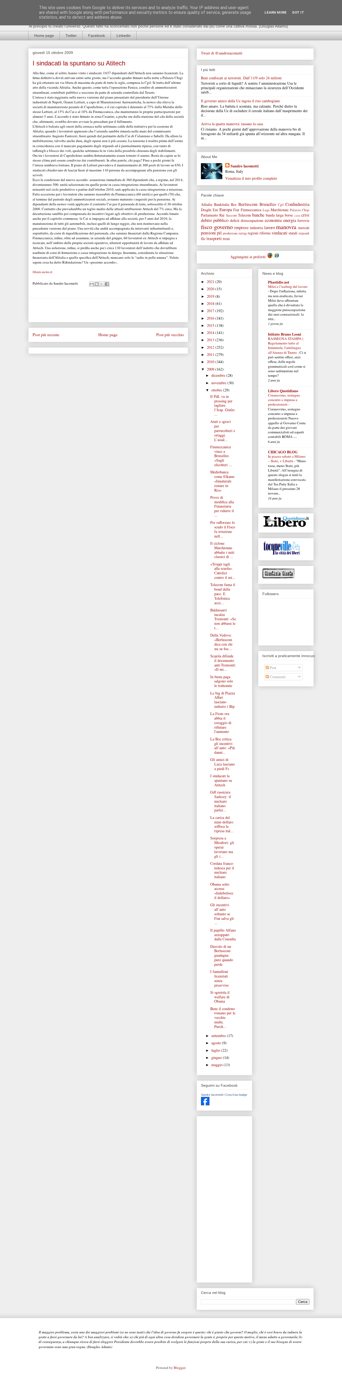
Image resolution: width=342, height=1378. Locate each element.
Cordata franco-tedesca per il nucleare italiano (222, 870)
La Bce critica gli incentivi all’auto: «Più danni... (222, 745)
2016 (211, 318)
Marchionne (280, 209)
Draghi (206, 209)
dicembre (218, 375)
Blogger (179, 1367)
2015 (211, 325)
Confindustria (297, 204)
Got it (298, 12)
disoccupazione (252, 220)
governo (223, 227)
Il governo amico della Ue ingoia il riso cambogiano (240, 100)
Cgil (281, 204)
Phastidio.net (278, 282)
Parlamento (209, 215)
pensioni (208, 233)
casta (297, 215)
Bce (233, 204)
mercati (303, 227)
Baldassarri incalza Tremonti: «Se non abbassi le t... (223, 618)
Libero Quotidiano (283, 391)
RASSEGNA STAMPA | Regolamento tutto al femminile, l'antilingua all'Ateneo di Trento (285, 345)
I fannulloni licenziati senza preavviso (219, 978)
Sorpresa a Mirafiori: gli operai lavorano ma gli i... (222, 846)
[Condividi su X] (101, 284)
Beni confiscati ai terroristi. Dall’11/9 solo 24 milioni (241, 77)
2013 (211, 339)
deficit (234, 220)
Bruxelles (267, 204)
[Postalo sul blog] (96, 284)
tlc (203, 238)
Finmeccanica (251, 209)
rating (243, 233)
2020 (211, 288)
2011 (211, 354)
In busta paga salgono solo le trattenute (221, 681)
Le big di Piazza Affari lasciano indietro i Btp (222, 699)
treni (226, 238)
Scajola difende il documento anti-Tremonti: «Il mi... (223, 662)
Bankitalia (221, 204)
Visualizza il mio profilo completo (251, 178)
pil (219, 233)
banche (258, 215)
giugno (217, 1057)
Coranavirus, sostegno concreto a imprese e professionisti (284, 400)
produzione (230, 233)
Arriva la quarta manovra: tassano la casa (232, 123)
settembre (219, 1035)
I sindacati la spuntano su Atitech (221, 780)
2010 (211, 361)
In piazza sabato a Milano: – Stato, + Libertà (287, 458)
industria (256, 227)
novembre (219, 382)
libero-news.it (42, 271)
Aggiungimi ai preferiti (248, 256)
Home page (44, 35)
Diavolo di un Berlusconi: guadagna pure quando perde (221, 955)
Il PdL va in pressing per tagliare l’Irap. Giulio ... (222, 405)
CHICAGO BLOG (283, 452)
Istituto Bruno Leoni (284, 334)
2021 (211, 281)
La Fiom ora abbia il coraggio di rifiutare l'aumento (220, 722)
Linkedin (123, 35)
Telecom (244, 215)
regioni (253, 232)
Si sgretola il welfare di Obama (220, 997)
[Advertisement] (108, 310)
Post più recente (46, 334)
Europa (225, 209)
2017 (211, 310)
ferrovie (303, 220)
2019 (211, 296)
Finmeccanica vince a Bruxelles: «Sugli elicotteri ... (221, 455)
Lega (266, 210)
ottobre (217, 389)
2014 (211, 332)
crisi (305, 215)
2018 (211, 303)
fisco (206, 227)
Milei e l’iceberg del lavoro (288, 286)
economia (273, 220)
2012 (211, 347)
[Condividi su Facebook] (107, 284)
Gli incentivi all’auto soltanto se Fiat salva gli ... (222, 913)
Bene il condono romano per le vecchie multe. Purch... (222, 1017)
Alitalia (206, 204)
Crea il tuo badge (236, 1094)
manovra (286, 227)
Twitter (71, 35)
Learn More (276, 12)
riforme (265, 232)
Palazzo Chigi (299, 210)
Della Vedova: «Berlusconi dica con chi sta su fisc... (221, 642)
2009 (211, 369)
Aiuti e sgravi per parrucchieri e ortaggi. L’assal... (222, 430)
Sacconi (231, 215)
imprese (241, 227)
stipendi (303, 233)
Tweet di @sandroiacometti (221, 53)
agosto (216, 1042)
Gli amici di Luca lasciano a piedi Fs (222, 764)
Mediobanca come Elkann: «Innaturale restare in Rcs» (222, 480)
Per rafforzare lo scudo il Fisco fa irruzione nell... (222, 529)
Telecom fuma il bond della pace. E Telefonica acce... (222, 593)
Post (272, 667)
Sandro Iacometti (245, 166)
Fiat (236, 209)
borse (289, 215)
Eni (215, 209)
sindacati (279, 233)
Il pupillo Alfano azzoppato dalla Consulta (223, 935)
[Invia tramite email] (91, 284)
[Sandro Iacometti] (205, 1103)
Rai (221, 215)
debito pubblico (214, 220)
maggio (217, 1064)
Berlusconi (248, 204)
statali (293, 232)
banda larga (274, 215)
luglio (216, 1050)
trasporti (214, 238)
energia (289, 220)
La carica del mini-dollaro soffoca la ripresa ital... (222, 824)
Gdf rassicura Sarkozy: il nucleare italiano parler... (220, 801)
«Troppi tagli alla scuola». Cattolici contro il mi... (222, 571)
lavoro (269, 227)
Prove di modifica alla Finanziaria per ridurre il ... (222, 506)
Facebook (96, 35)
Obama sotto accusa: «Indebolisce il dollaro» (221, 891)
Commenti (277, 676)
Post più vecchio (170, 334)
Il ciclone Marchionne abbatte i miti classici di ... (222, 550)
